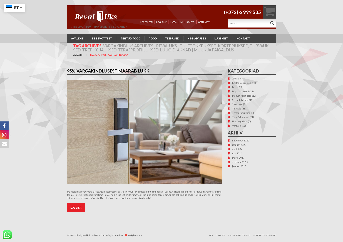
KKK (211, 235)
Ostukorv (204, 22)
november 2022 (240, 140)
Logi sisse (161, 22)
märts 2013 (238, 157)
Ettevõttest (102, 38)
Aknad (235, 78)
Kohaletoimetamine (264, 235)
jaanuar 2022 (239, 144)
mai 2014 (237, 153)
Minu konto (187, 22)
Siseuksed (237, 104)
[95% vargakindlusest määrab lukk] (144, 132)
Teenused (172, 38)
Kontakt (243, 38)
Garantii (220, 235)
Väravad (236, 125)
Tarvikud (236, 108)
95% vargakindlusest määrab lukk (108, 70)
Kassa (173, 22)
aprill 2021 (238, 149)
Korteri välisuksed (241, 82)
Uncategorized (239, 121)
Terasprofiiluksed (241, 112)
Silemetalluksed (240, 100)
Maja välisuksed (240, 91)
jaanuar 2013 (239, 166)
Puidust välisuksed (242, 95)
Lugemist (221, 38)
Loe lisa (75, 207)
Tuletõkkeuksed (240, 117)
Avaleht (77, 38)
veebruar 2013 (240, 162)
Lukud (235, 87)
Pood (153, 38)
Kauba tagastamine (239, 235)
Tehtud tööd (130, 38)
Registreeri (146, 22)
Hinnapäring (197, 38)
